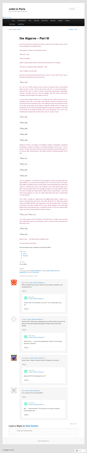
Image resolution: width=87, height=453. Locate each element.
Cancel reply (73, 423)
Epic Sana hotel (55, 270)
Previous (70, 29)
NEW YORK (45, 20)
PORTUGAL (12, 24)
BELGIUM (36, 20)
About (13, 20)
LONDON (60, 20)
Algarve (49, 270)
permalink (36, 272)
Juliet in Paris (17, 9)
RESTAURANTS (22, 20)
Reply (24, 291)
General (33, 270)
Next (76, 29)
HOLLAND (52, 20)
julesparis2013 (23, 272)
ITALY (29, 20)
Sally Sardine (31, 425)
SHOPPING (21, 24)
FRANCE (67, 20)
